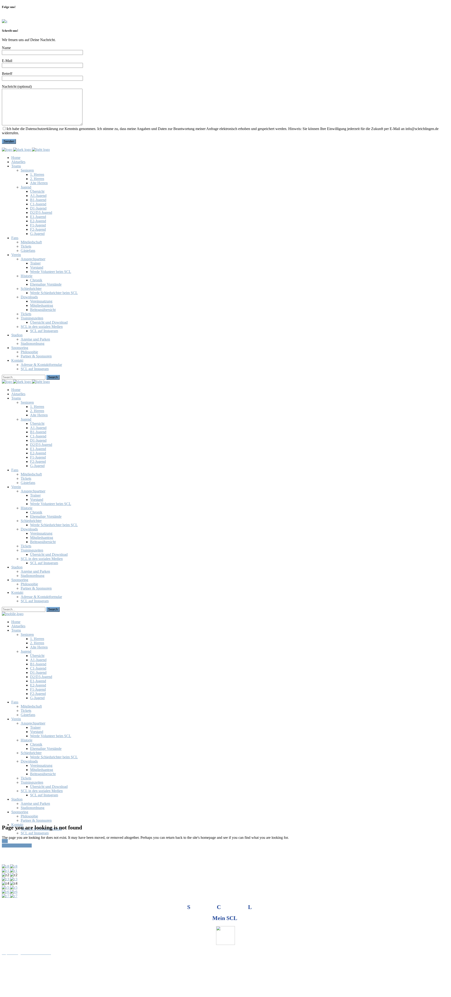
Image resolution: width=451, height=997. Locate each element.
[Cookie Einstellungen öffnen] (37, 993)
